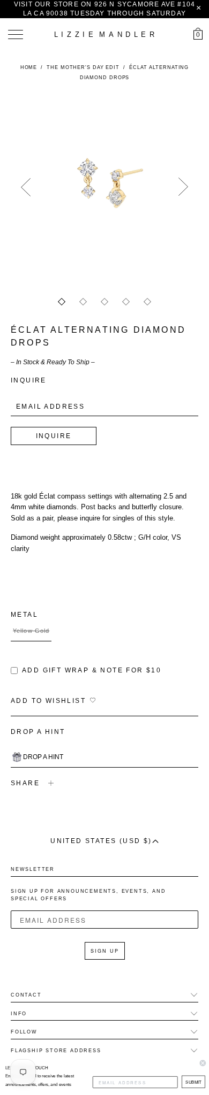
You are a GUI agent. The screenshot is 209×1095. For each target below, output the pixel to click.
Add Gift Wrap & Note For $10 (91, 670)
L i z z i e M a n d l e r (104, 34)
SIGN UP (105, 950)
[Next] (183, 187)
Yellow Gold (31, 630)
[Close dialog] (202, 1063)
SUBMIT (193, 1081)
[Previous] (25, 187)
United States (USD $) (101, 841)
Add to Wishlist (48, 701)
